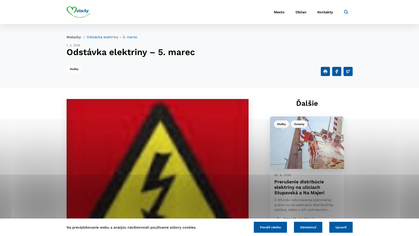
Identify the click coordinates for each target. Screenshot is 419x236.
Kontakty (325, 12)
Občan (300, 12)
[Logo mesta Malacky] (78, 12)
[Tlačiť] (325, 71)
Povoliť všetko (270, 227)
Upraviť (341, 227)
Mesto (279, 12)
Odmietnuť (308, 227)
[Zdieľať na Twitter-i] (348, 71)
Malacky (74, 37)
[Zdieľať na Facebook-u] (336, 71)
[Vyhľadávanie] (346, 12)
